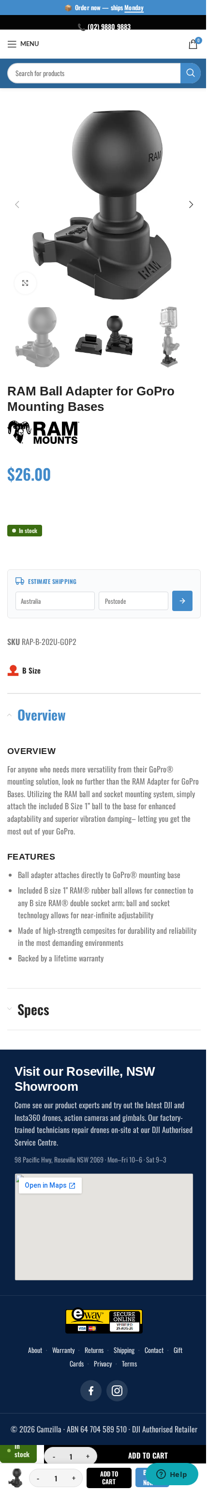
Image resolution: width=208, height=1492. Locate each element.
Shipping (120, 1350)
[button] (17, 204)
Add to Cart (105, 1477)
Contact (150, 1350)
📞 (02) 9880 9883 (100, 26)
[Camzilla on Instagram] (113, 1390)
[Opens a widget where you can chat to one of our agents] (164, 1475)
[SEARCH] (183, 73)
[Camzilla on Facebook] (87, 1390)
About (31, 1350)
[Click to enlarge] (25, 283)
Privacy (99, 1363)
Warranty (59, 1350)
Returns (90, 1350)
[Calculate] (175, 601)
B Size (31, 670)
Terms (125, 1363)
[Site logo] (100, 43)
